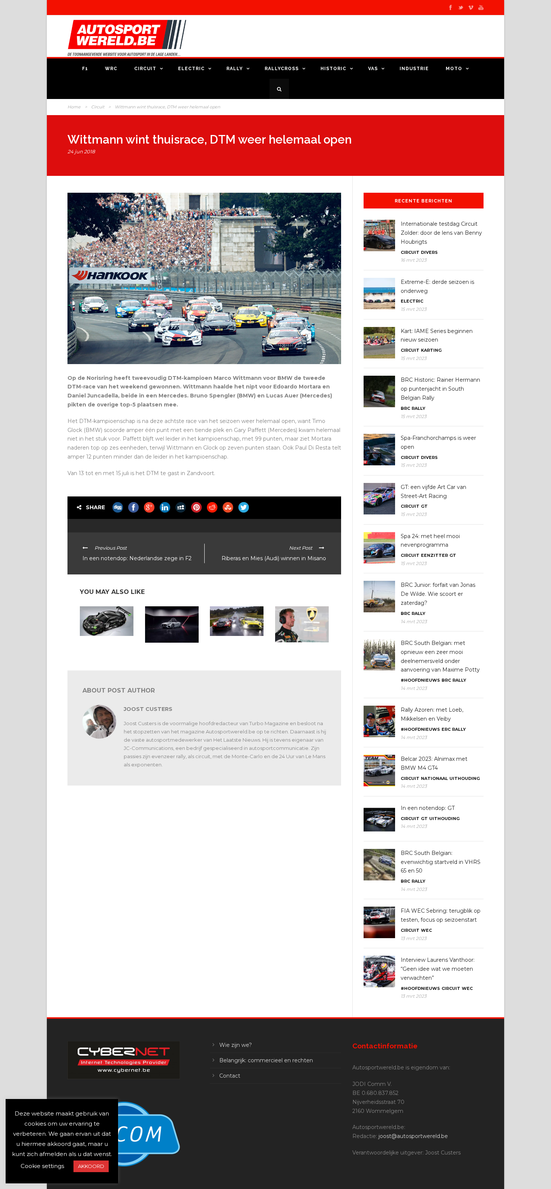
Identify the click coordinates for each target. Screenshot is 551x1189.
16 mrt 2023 (414, 260)
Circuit (145, 68)
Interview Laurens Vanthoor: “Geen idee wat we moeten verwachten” (438, 969)
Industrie (414, 68)
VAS (373, 68)
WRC (111, 68)
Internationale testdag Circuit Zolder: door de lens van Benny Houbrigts (441, 232)
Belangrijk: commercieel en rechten (266, 1060)
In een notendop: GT (101, 643)
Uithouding (464, 778)
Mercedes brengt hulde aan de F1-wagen (169, 652)
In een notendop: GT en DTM (300, 651)
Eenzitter (434, 555)
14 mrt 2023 (414, 621)
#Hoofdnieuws (420, 680)
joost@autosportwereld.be (413, 1136)
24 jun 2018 (81, 151)
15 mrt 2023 (414, 309)
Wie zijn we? (235, 1045)
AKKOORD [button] (91, 1166)
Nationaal (434, 778)
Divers (429, 252)
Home (74, 106)
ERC (446, 729)
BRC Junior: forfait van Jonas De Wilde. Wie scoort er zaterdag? (438, 594)
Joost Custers (148, 709)
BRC (405, 408)
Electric (191, 68)
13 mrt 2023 (414, 938)
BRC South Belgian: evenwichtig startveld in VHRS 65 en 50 (441, 862)
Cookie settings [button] (42, 1166)
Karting (431, 350)
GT (424, 506)
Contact (229, 1075)
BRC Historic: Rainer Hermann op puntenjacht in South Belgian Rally (440, 388)
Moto (454, 68)
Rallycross (282, 68)
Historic (333, 68)
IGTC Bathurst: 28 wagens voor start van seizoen (234, 648)
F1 (85, 68)
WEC (426, 930)
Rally (234, 68)
